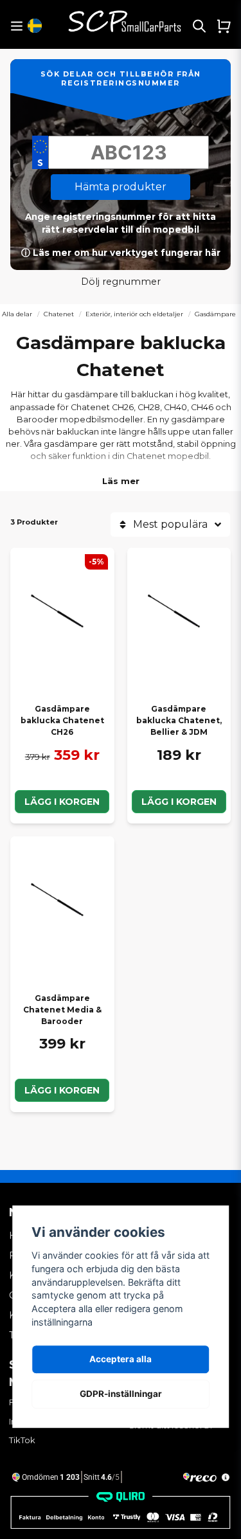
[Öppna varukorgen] (223, 26)
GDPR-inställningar (121, 1394)
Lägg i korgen (62, 801)
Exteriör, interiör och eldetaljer (134, 314)
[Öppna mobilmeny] (16, 26)
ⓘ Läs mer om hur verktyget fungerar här (120, 253)
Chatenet (59, 314)
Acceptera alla (120, 1359)
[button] (35, 26)
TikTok (22, 1440)
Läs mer (120, 481)
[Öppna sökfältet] (199, 26)
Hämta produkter (120, 187)
